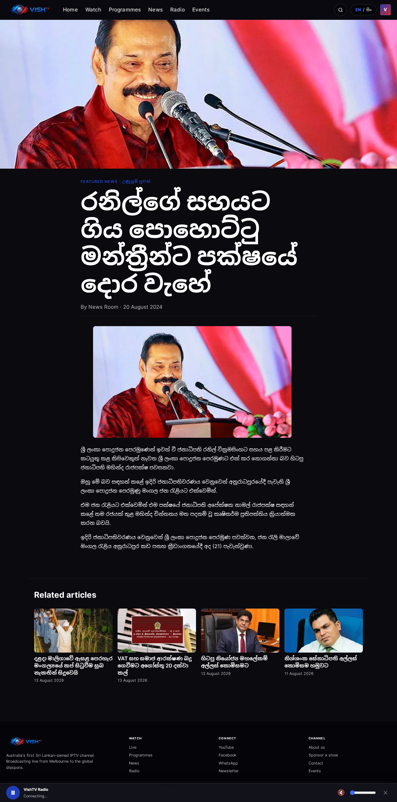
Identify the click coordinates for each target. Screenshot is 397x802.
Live (132, 747)
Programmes (125, 10)
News (155, 10)
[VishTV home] (31, 10)
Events (201, 10)
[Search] (340, 9)
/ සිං (363, 9)
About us (317, 747)
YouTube (226, 747)
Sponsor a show (323, 755)
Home (70, 10)
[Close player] (385, 792)
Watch (93, 10)
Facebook (227, 755)
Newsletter (229, 771)
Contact (316, 763)
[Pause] (13, 793)
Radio (177, 10)
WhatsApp (228, 763)
